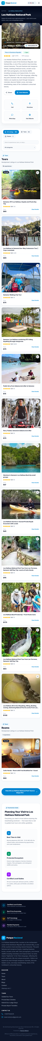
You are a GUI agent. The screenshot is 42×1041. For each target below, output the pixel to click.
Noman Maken (24, 1030)
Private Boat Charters (9, 999)
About (3, 979)
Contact (4, 985)
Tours (3, 976)
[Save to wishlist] (37, 172)
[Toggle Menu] (39, 3)
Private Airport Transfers (9, 1005)
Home (3, 973)
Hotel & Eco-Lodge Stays (10, 1002)
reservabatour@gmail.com (12, 1017)
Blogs (3, 982)
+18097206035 (9, 1014)
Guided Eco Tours (7, 996)
